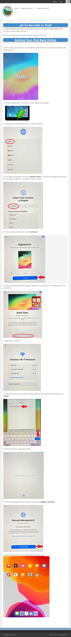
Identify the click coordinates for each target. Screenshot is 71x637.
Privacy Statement (62, 635)
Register (55, 1)
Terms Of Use (53, 635)
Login (61, 1)
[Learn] (7, 11)
